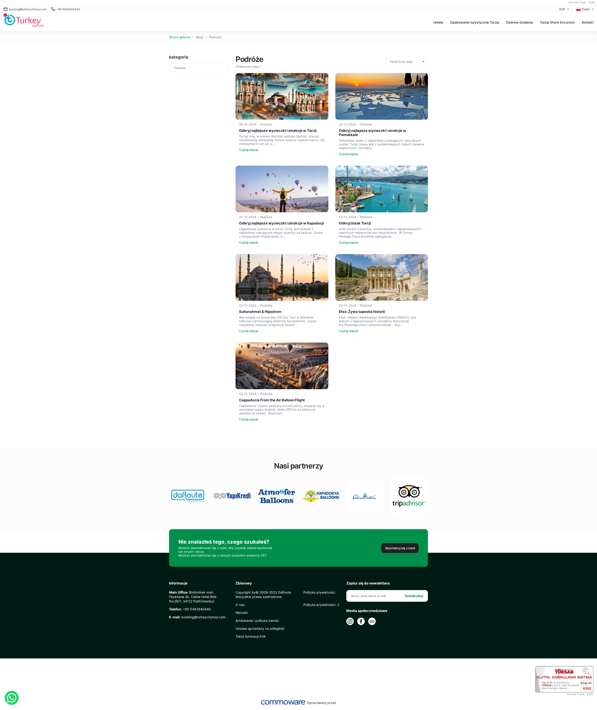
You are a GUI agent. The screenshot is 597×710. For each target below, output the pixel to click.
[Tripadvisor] (372, 621)
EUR (562, 9)
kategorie (178, 57)
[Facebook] (361, 621)
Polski (586, 9)
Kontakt (588, 22)
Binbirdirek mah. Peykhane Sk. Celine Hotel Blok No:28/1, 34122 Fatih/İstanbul (193, 596)
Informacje (178, 583)
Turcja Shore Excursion (557, 22)
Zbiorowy (244, 583)
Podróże (215, 37)
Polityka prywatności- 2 (321, 605)
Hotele (438, 22)
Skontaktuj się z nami (400, 548)
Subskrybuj (414, 596)
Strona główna (179, 37)
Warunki (242, 613)
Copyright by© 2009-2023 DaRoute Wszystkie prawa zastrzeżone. (263, 594)
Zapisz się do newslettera (368, 583)
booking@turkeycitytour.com (27, 9)
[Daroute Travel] (23, 20)
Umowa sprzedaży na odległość (260, 628)
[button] (474, 22)
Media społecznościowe (366, 611)
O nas (240, 605)
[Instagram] (350, 621)
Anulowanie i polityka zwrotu (257, 621)
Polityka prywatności (319, 592)
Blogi (199, 37)
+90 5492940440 (68, 9)
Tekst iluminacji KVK (251, 636)
